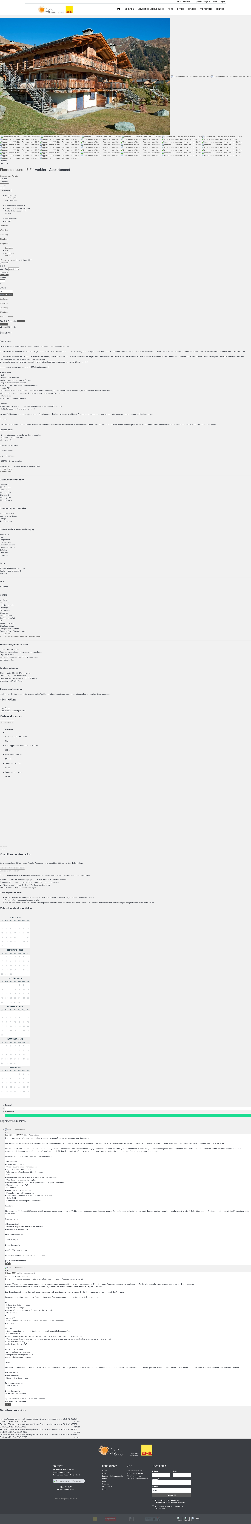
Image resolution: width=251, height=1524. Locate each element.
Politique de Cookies (135, 1473)
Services (192, 9)
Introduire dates (6, 294)
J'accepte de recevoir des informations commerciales (169, 1507)
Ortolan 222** (10, 1273)
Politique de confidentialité (137, 1479)
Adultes (3, 277)
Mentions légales (134, 1476)
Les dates (4, 269)
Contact (220, 9)
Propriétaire (206, 9)
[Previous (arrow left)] (1, 849)
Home (104, 1471)
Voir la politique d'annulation (12, 868)
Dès (1, 263)
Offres (180, 9)
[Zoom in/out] (6, 185)
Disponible (10, 1112)
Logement (9, 248)
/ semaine (22, 1401)
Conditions (9, 253)
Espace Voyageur (203, 2)
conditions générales (177, 1502)
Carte (7, 250)
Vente (170, 9)
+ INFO (8, 1264)
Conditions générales (135, 1471)
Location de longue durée (151, 9)
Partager (4, 182)
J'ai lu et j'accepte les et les (170, 1501)
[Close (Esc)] (1, 185)
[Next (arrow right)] (4, 849)
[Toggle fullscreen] (4, 185)
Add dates (4, 275)
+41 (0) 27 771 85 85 (64, 1487)
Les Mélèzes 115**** (13, 1135)
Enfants (3, 288)
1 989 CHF (13, 1401)
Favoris (214, 2)
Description (5, 190)
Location (129, 9)
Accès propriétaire (183, 2)
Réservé (9, 1105)
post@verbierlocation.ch (66, 1489)
